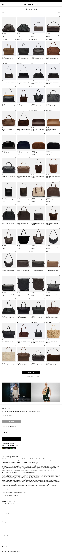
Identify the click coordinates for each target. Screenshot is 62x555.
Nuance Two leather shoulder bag (39, 223)
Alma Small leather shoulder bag (9, 82)
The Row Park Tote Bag (50, 485)
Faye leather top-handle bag (8, 176)
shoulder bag (40, 475)
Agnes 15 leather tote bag (37, 58)
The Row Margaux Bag (39, 485)
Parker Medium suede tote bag (24, 105)
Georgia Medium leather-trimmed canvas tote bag (13, 364)
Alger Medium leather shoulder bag (10, 317)
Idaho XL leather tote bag (7, 341)
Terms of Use (5, 533)
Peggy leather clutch (51, 129)
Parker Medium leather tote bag (38, 341)
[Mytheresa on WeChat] (3, 546)
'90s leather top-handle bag (37, 35)
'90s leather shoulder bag (37, 270)
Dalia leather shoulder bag (23, 82)
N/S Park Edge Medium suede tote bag (40, 176)
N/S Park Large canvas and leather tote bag (26, 199)
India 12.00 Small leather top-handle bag (40, 199)
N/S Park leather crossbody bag (24, 294)
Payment (4, 520)
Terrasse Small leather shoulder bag (25, 341)
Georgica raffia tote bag (51, 341)
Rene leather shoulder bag (23, 270)
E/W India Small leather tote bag (38, 82)
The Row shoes (20, 485)
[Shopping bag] (59, 4)
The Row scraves (12, 485)
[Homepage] (31, 4)
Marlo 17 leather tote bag (22, 58)
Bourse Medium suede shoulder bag (25, 129)
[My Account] (57, 4)
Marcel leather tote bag (51, 294)
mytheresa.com (16, 551)
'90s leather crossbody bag (8, 294)
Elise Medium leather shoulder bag (10, 105)
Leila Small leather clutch (7, 152)
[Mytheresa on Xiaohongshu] (6, 547)
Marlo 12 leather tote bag (7, 58)
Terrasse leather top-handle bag (9, 129)
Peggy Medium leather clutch (38, 129)
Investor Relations (35, 524)
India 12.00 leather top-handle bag (10, 223)
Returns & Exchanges (6, 524)
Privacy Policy (5, 535)
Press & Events (34, 520)
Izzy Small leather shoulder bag (9, 270)
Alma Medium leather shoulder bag (10, 199)
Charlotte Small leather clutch (23, 35)
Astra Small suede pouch (37, 152)
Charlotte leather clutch (7, 35)
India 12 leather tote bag (22, 223)
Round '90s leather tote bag (52, 35)
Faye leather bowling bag (37, 364)
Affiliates (33, 526)
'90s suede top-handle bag (52, 364)
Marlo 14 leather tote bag (22, 364)
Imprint (3, 537)
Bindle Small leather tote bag (53, 199)
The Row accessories (29, 485)
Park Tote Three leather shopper (38, 105)
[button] (13, 16)
